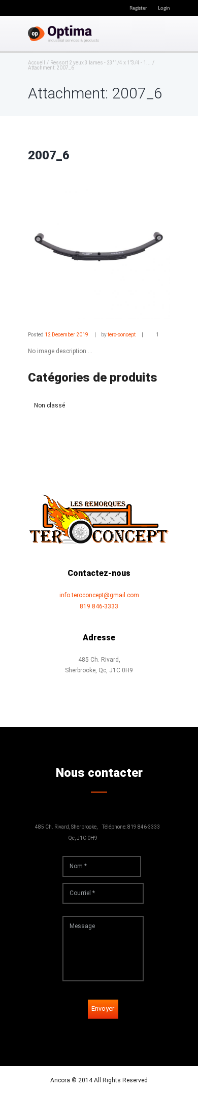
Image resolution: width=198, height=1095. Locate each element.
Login (164, 8)
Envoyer (102, 1008)
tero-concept (122, 334)
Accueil (36, 62)
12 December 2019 (66, 334)
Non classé (49, 405)
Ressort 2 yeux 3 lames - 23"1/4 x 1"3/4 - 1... (100, 62)
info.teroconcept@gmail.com (99, 595)
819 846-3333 (99, 606)
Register (138, 8)
